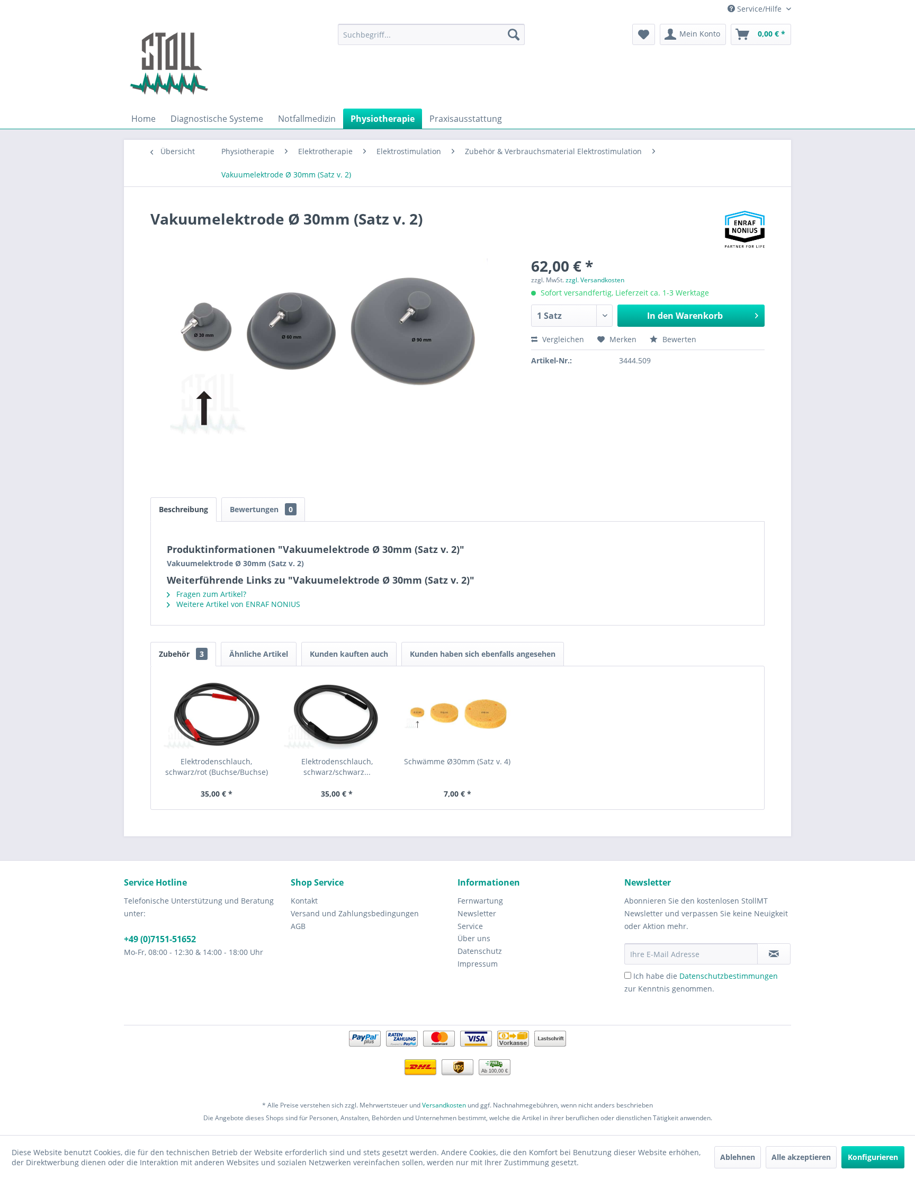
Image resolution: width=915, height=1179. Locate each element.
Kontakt (304, 901)
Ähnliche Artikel (258, 654)
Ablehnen (737, 1157)
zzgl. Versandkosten (595, 279)
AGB (298, 926)
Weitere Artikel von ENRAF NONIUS (237, 604)
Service (470, 926)
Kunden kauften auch (349, 654)
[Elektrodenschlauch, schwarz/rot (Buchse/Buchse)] (217, 714)
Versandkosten (444, 1105)
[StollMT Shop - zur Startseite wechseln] (169, 63)
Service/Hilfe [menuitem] (759, 9)
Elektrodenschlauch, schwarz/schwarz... (337, 766)
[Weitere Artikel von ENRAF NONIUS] (745, 229)
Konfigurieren (873, 1157)
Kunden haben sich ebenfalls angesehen (482, 654)
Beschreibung (183, 509)
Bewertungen (261, 509)
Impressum (477, 964)
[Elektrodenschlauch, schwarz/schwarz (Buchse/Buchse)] (337, 714)
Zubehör (181, 654)
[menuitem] (431, 34)
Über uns (473, 938)
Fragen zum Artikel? (210, 594)
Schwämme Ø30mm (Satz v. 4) (457, 761)
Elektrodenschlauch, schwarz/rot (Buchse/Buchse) (216, 766)
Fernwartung (480, 901)
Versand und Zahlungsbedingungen (355, 913)
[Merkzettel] (643, 34)
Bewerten (678, 339)
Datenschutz (479, 951)
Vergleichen (562, 339)
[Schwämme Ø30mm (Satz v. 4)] (457, 714)
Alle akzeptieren (801, 1157)
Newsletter (476, 913)
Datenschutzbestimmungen (728, 976)
